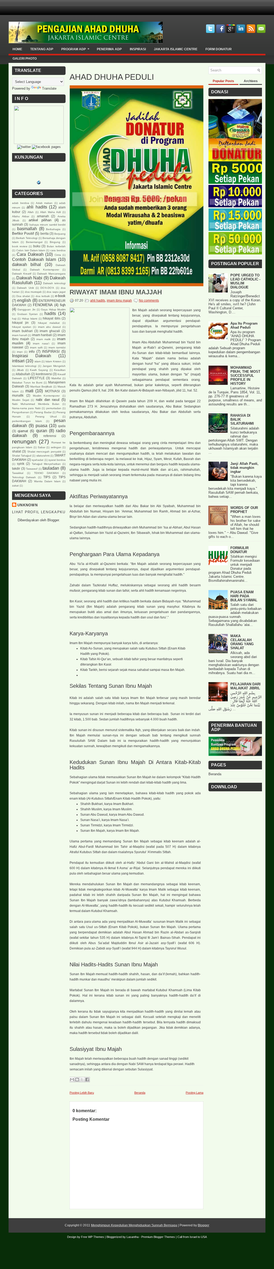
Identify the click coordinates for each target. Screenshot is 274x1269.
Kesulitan (60, 369)
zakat (15, 485)
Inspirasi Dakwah (31, 356)
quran (41, 430)
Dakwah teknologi (54, 283)
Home (17, 49)
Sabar (41, 447)
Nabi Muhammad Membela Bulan (35, 403)
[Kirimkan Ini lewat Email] (72, 1079)
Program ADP (75, 49)
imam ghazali (50, 331)
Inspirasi (138, 49)
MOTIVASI (52, 391)
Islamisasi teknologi (24, 365)
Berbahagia (53, 229)
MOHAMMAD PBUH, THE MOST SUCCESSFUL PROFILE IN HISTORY (245, 376)
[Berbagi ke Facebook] (87, 1079)
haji (14, 318)
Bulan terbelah (56, 246)
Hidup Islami (29, 318)
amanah (43, 216)
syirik (20, 463)
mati (29, 391)
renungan (24, 441)
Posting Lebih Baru (82, 1092)
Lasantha (133, 1236)
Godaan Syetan (27, 314)
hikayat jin (20, 322)
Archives (251, 81)
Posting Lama (194, 1092)
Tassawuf (31, 468)
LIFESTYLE (36, 378)
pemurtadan (53, 408)
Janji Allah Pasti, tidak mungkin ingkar (244, 468)
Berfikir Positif (23, 233)
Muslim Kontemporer (46, 395)
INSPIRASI (51, 351)
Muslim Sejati (20, 399)
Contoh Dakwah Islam (34, 259)
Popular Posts (223, 81)
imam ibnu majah (119, 300)
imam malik (43, 339)
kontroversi (44, 374)
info (32, 351)
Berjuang (60, 233)
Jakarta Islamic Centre (175, 49)
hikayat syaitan (21, 326)
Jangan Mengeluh (54, 365)
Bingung (55, 242)
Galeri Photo (25, 58)
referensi (49, 436)
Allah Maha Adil (50, 212)
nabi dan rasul (47, 400)
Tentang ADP (41, 49)
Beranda (139, 1092)
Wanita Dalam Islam (47, 481)
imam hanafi (19, 335)
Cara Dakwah (30, 254)
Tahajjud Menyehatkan (46, 463)
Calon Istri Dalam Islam (30, 250)
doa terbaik (43, 296)
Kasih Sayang (39, 369)
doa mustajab (33, 291)
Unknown (27, 505)
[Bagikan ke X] (82, 1079)
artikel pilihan (40, 220)
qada (62, 426)
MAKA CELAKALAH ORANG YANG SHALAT (242, 642)
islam (38, 361)
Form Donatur (219, 49)
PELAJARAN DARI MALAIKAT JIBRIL (245, 686)
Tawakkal (17, 473)
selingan (56, 447)
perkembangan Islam (27, 421)
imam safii (36, 347)
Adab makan (44, 203)
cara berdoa (58, 250)
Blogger (53, 520)
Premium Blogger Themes (158, 1236)
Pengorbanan (20, 412)
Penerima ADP (109, 49)
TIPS (46, 477)
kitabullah (23, 374)
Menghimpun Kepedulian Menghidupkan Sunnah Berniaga (134, 1225)
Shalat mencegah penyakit (44, 451)
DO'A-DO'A (47, 287)
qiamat (23, 431)
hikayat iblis (51, 318)
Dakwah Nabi (29, 278)
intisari (18, 361)
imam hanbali (42, 335)
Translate (49, 88)
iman (20, 351)
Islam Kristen (53, 361)
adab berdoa (20, 203)
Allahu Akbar (20, 216)
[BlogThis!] (77, 1079)
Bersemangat (34, 242)
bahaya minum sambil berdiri (47, 224)
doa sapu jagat (56, 291)
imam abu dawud (49, 326)
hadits (50, 313)
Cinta (58, 254)
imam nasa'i (41, 343)
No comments (149, 300)
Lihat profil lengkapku (39, 512)
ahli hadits (36, 207)
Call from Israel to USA (192, 1236)
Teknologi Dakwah (24, 477)
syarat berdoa (57, 459)
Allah (31, 212)
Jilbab (20, 369)
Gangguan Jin (26, 309)
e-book (60, 296)
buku (36, 246)
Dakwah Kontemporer (44, 269)
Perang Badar (42, 412)
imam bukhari (22, 331)
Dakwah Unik (25, 287)
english (24, 300)
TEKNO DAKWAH (46, 473)
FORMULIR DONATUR (239, 550)
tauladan (51, 468)
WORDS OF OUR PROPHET (244, 510)
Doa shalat (23, 296)
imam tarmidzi (57, 347)
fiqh (63, 305)
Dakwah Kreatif (21, 273)
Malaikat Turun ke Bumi (27, 382)
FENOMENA (43, 305)
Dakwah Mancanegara (51, 273)
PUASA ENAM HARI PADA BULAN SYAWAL (243, 596)
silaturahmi (43, 455)
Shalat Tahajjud (21, 455)
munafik (18, 395)
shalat (16, 451)
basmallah (27, 228)
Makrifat (56, 378)
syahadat (37, 459)
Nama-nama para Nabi (26, 408)
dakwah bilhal (26, 264)
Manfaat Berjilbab (41, 386)
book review (19, 246)
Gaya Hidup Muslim (53, 309)
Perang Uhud (46, 416)
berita (44, 233)
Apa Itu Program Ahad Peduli (244, 325)
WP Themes (96, 1236)
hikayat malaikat (49, 322)
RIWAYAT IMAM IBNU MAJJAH (116, 292)
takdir (16, 468)
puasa (41, 425)
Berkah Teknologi (26, 238)
